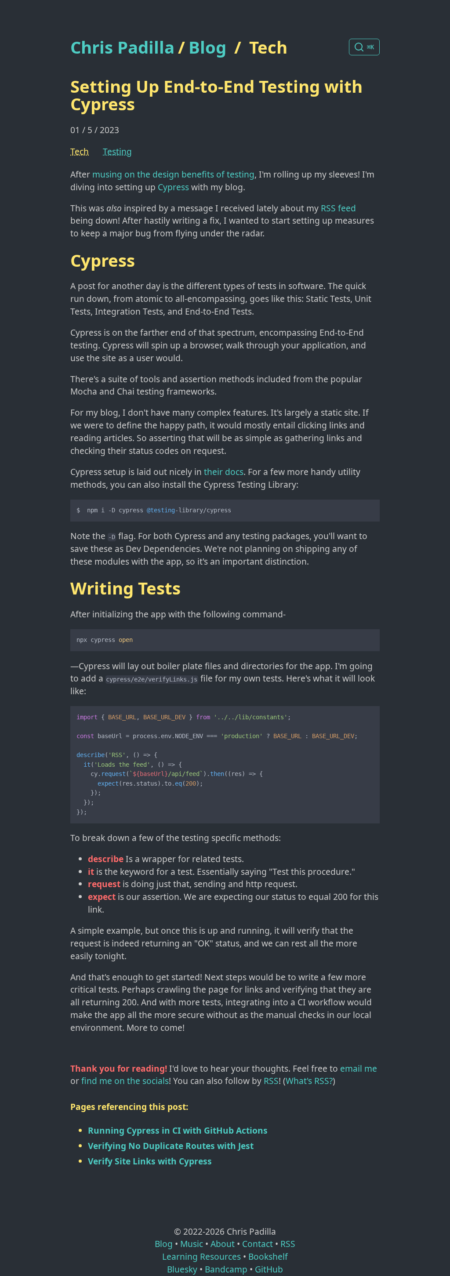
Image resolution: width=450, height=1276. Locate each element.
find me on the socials (125, 1081)
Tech (268, 47)
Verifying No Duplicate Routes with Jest (171, 1146)
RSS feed (338, 208)
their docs (223, 472)
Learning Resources (201, 1256)
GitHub (269, 1269)
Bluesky (182, 1269)
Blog (207, 47)
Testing (117, 151)
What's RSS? (309, 1081)
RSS (271, 1081)
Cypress (173, 187)
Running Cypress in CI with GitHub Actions (178, 1130)
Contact (257, 1244)
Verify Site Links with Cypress (150, 1161)
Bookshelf (268, 1256)
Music (191, 1244)
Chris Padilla (122, 47)
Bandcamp (226, 1269)
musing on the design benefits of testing (173, 174)
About (222, 1244)
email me (358, 1068)
